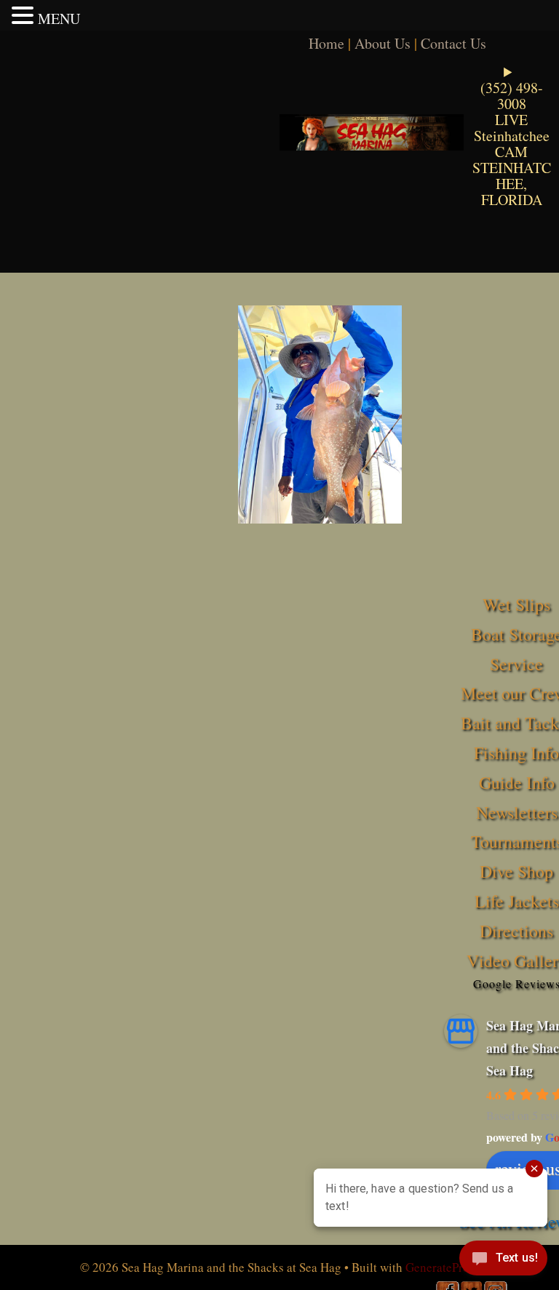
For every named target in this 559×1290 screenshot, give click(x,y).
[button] (25, 15)
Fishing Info (516, 752)
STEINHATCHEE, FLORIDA (511, 183)
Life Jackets (517, 901)
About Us (382, 43)
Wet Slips (516, 604)
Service (516, 664)
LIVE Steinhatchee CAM (512, 135)
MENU (59, 18)
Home (326, 43)
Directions (516, 930)
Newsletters (517, 812)
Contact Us (453, 43)
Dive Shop (516, 871)
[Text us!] (503, 1261)
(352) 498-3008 (511, 95)
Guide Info (517, 782)
